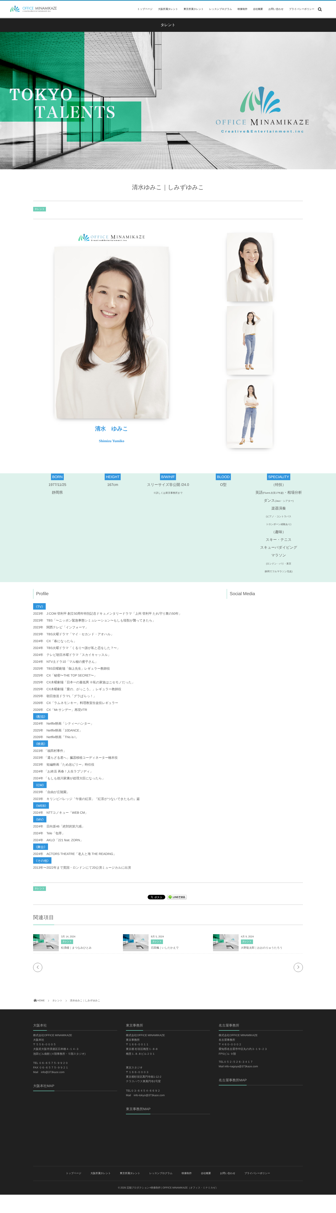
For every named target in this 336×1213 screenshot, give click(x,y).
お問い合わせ (275, 9)
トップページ (144, 9)
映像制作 (242, 9)
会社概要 (258, 9)
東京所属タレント (194, 9)
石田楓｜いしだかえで (165, 947)
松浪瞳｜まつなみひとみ (76, 947)
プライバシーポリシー (301, 9)
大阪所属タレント (168, 9)
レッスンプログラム (220, 9)
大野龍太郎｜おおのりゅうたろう (262, 947)
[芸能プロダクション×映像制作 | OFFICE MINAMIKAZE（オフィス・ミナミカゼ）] (32, 9)
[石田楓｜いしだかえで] (136, 946)
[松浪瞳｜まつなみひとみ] (46, 946)
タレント (40, 209)
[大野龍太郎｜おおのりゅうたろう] (226, 946)
